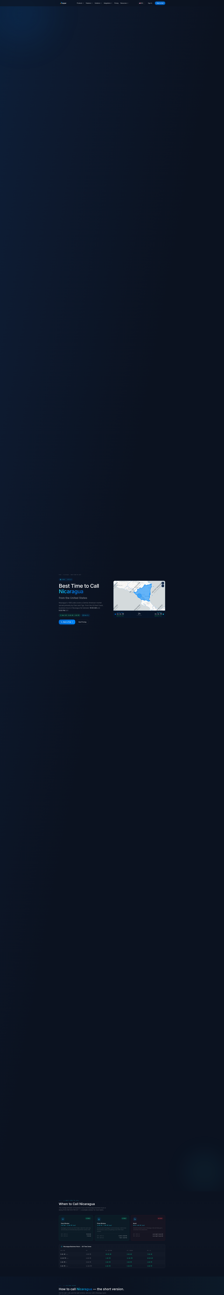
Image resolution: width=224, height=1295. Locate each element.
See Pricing (82, 622)
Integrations (107, 3)
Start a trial (160, 3)
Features (88, 3)
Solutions (97, 3)
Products (79, 3)
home (60, 574)
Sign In (150, 3)
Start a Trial (67, 622)
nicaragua (66, 574)
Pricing (116, 3)
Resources (123, 3)
